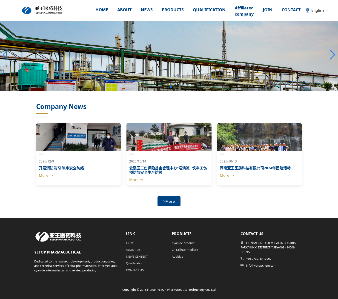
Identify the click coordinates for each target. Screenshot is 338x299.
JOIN (267, 9)
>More (169, 201)
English (318, 10)
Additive (177, 256)
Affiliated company (244, 11)
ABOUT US (133, 250)
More (43, 175)
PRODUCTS (173, 9)
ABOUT (124, 9)
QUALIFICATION (209, 9)
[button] (332, 55)
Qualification (134, 263)
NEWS (147, 9)
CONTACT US (135, 270)
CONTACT (291, 9)
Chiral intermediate (185, 250)
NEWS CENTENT (137, 256)
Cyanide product (183, 243)
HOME (101, 9)
